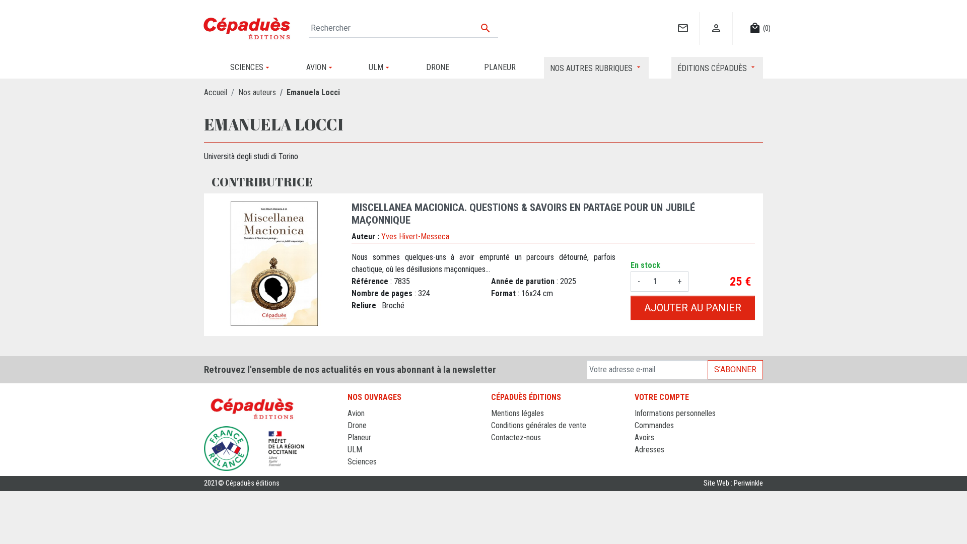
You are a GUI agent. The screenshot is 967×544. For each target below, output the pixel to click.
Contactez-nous (516, 437)
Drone (357, 425)
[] (682, 18)
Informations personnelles (675, 413)
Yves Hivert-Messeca (415, 236)
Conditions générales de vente (538, 425)
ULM (355, 449)
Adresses (649, 449)
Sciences (362, 461)
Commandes (654, 425)
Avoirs (644, 437)
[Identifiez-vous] (716, 18)
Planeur (359, 437)
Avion (356, 413)
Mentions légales (517, 413)
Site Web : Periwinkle (733, 483)
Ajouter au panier (692, 308)
